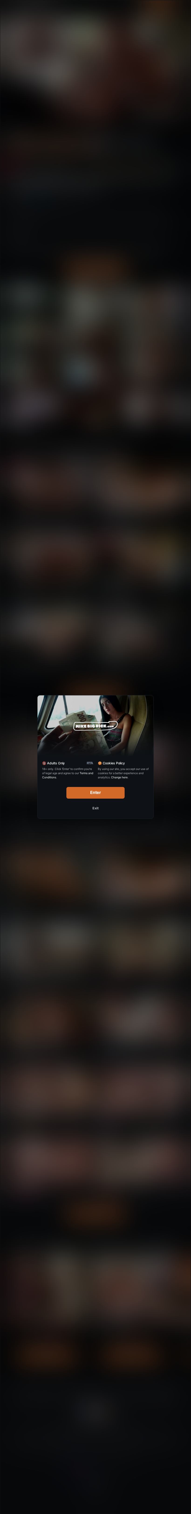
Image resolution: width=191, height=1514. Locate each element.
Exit (95, 808)
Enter (95, 792)
